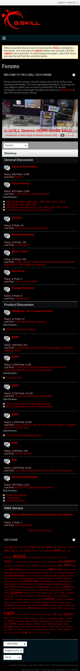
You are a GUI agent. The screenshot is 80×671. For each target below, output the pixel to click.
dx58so (45, 573)
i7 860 (43, 593)
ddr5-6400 (13, 573)
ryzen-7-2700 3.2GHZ (26, 281)
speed (44, 624)
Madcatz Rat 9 (22, 298)
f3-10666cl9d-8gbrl (28, 578)
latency (50, 596)
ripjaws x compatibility (48, 618)
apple (64, 551)
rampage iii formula (37, 614)
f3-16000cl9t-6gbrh (25, 587)
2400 (41, 551)
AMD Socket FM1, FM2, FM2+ (21, 204)
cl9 (13, 562)
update (45, 630)
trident (22, 627)
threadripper (57, 624)
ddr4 (52, 569)
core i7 (28, 566)
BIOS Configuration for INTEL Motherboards (29, 406)
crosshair (43, 566)
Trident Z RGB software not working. (34, 396)
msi (55, 602)
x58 (5, 633)
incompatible (9, 596)
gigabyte (17, 592)
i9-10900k (70, 593)
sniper (12, 623)
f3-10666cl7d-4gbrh (49, 576)
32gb (38, 547)
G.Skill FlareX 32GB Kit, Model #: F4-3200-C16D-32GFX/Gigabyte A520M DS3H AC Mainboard (35, 368)
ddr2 (60, 565)
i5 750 (31, 593)
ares (68, 551)
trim (32, 630)
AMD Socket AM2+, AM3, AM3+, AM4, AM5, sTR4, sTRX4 (36, 201)
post (43, 608)
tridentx (37, 627)
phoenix (23, 608)
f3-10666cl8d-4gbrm (12, 578)
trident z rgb (12, 630)
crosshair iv (52, 566)
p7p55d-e (53, 605)
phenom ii (15, 608)
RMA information (23, 525)
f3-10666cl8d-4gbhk (65, 576)
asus (19, 555)
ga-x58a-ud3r (67, 590)
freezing (26, 590)
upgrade (53, 630)
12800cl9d (48, 551)
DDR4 (15, 356)
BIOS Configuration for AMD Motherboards (28, 404)
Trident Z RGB (13, 378)
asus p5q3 (31, 557)
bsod (7, 561)
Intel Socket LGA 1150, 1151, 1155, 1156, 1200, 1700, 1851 (37, 207)
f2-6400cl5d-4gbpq (65, 573)
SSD (14, 459)
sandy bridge (58, 621)
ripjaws (68, 614)
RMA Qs (19, 177)
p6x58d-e (36, 605)
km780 (37, 596)
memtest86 (35, 602)
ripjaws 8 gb (9, 618)
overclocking (21, 605)
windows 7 (68, 630)
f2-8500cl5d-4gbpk (14, 575)
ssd (50, 623)
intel (16, 596)
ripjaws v (18, 618)
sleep (6, 624)
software (20, 624)
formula (13, 590)
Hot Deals (18, 271)
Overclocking (20, 183)
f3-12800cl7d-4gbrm (45, 578)
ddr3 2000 (34, 570)
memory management (13, 602)
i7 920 (49, 593)
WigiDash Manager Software (21, 329)
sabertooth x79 (46, 621)
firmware (65, 586)
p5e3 (29, 605)
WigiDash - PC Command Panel (32, 311)
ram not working (22, 614)
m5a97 (6, 599)
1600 (6, 550)
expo (55, 573)
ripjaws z (61, 618)
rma (5, 621)
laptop (43, 596)
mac (12, 599)
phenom (7, 608)
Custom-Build (22, 245)
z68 (29, 633)
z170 (42, 633)
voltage (60, 630)
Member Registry (23, 234)
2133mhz (34, 551)
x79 (9, 633)
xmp (24, 632)
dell (28, 573)
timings (8, 626)
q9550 (60, 608)
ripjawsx (26, 618)
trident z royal (24, 630)
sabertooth (20, 621)
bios (39, 557)
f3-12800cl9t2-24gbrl (43, 584)
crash (35, 565)
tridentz (52, 627)
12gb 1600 (24, 547)
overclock (9, 605)
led (55, 596)
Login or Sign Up (67, 2)
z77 (33, 633)
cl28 (17, 562)
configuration (19, 566)
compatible (8, 566)
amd (57, 550)
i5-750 (37, 593)
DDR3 (15, 385)
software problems (32, 624)
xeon (18, 633)
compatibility (67, 561)
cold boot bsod (34, 562)
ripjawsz (70, 618)
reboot (49, 614)
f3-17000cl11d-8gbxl (42, 587)
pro (48, 608)
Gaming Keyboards (16, 495)
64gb (48, 546)
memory (49, 598)
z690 (47, 633)
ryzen (11, 620)
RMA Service (13, 508)
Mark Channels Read (40, 530)
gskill (26, 593)
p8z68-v (68, 605)
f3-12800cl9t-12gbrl (26, 584)
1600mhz (14, 551)
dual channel (36, 573)
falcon (57, 587)
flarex (6, 590)
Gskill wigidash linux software (30, 321)
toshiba (16, 627)
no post (68, 602)
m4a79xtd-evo (63, 596)
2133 (27, 550)
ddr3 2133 (43, 570)
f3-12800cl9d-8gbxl (63, 581)
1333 (65, 547)
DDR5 (15, 337)
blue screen (58, 557)
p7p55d (45, 605)
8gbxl (16, 547)
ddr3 (67, 565)
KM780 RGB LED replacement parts (34, 487)
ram (9, 612)
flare (73, 587)
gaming (7, 593)
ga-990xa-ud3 (55, 590)
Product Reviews (23, 287)
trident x (29, 627)
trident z (44, 627)
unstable (38, 630)
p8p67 (61, 605)
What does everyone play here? (31, 228)
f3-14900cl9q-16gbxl (60, 584)
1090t (59, 547)
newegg (61, 602)
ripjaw (59, 614)
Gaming (17, 217)
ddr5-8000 (22, 573)
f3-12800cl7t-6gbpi (61, 578)
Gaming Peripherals (25, 476)
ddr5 (59, 569)
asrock (7, 557)
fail (52, 587)
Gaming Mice (13, 498)
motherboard (46, 602)
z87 (37, 633)
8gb (11, 546)
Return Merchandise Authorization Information (42, 514)
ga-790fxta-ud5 (42, 590)
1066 (54, 547)
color (43, 562)
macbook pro (29, 599)
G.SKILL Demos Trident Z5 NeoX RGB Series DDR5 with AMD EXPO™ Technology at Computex (39, 263)
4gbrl (6, 547)
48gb (43, 547)
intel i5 (22, 596)
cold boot (23, 562)
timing (65, 624)
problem (53, 608)
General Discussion (18, 160)
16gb (32, 546)
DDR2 (15, 414)
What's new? (20, 251)
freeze (19, 590)
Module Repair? (23, 453)
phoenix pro (34, 607)
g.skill (32, 590)
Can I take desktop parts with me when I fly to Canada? (43, 470)
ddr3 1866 (25, 570)
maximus (39, 599)
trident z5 (60, 627)
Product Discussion (19, 304)
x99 (13, 633)
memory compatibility (64, 599)
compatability (51, 562)
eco (50, 573)
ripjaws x (34, 618)
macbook (19, 599)
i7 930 (55, 593)
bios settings (47, 557)
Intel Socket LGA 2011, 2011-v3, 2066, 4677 (29, 210)
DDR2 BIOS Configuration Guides (24, 435)
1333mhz (72, 547)
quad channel (69, 608)
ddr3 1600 (14, 569)
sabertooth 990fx (32, 621)
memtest (26, 602)
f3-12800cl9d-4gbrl (29, 581)
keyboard (29, 596)
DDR (14, 443)
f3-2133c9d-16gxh (33, 576)
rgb (54, 614)
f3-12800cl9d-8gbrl (47, 581)
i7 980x (62, 593)
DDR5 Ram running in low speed (32, 194)
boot (66, 557)
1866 (21, 551)
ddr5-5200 (67, 570)
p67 (73, 605)
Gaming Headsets (15, 500)
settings (68, 621)
